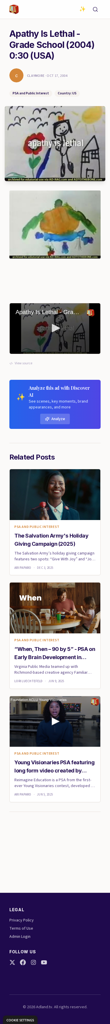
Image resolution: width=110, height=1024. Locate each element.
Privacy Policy (21, 920)
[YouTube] (44, 962)
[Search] (95, 9)
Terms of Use (21, 928)
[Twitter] (12, 962)
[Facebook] (23, 962)
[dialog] (20, 1020)
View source (23, 363)
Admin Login (20, 937)
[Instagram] (33, 962)
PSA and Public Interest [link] (37, 527)
